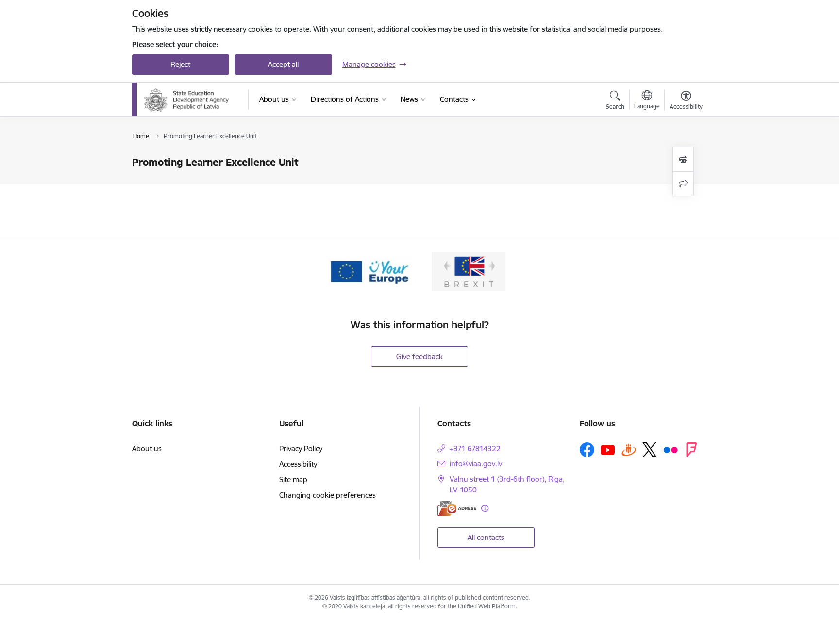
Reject (180, 64)
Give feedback (419, 356)
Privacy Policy (300, 448)
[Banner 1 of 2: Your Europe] (370, 271)
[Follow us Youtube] (608, 449)
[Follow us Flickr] (670, 449)
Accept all (283, 64)
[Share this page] (683, 184)
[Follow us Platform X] (649, 449)
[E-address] (456, 508)
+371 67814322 (475, 448)
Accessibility (298, 464)
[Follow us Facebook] (587, 449)
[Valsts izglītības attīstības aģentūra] (189, 100)
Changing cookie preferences (327, 495)
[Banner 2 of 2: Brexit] (468, 271)
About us (147, 448)
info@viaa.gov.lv (476, 463)
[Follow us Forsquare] (691, 449)
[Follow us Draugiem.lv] (628, 449)
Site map (293, 479)
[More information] (484, 508)
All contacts (486, 537)
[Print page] (683, 159)
